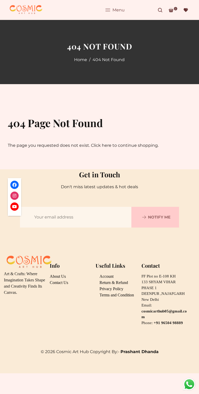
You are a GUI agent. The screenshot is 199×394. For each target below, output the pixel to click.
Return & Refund (114, 282)
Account (106, 276)
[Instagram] (141, 10)
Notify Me (159, 217)
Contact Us (59, 282)
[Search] (160, 10)
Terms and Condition (117, 295)
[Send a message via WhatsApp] (189, 384)
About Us (58, 276)
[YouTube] (150, 10)
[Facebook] (132, 10)
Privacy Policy (111, 289)
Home (80, 59)
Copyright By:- (124, 351)
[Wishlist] (186, 10)
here (106, 145)
